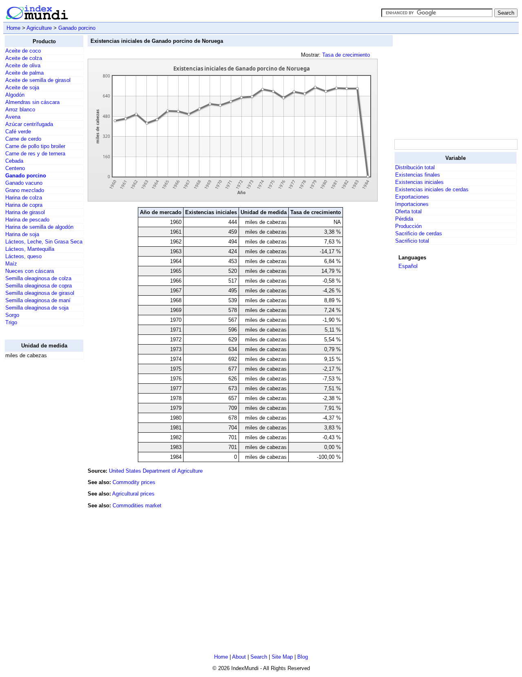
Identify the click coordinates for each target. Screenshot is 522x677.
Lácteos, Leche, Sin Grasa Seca (43, 242)
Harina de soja (22, 234)
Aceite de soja (22, 87)
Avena (12, 117)
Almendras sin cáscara (32, 102)
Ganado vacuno (23, 183)
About (239, 657)
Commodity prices (134, 482)
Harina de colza (23, 198)
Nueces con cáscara (29, 271)
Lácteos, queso (23, 256)
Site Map (282, 657)
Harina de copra (23, 205)
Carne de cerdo (23, 139)
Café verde (18, 131)
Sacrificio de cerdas (418, 233)
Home (13, 28)
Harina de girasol (25, 212)
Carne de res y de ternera (35, 153)
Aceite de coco (23, 51)
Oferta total (408, 211)
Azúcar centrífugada (29, 124)
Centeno (15, 168)
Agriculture (39, 28)
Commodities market (137, 505)
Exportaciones (412, 197)
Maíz (11, 264)
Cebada (14, 161)
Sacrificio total (412, 241)
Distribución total (415, 167)
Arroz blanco (20, 109)
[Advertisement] (37, 488)
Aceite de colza (23, 58)
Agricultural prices (133, 494)
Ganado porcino (76, 28)
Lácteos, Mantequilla (29, 249)
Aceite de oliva (22, 65)
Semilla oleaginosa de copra (38, 286)
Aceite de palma (24, 73)
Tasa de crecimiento (346, 55)
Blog (302, 657)
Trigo (11, 322)
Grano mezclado (24, 190)
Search (258, 657)
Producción (408, 226)
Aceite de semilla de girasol (38, 80)
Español (408, 266)
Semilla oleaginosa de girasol (39, 293)
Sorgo (12, 315)
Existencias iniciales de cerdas (432, 189)
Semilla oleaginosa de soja (37, 308)
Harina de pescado (27, 220)
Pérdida (404, 219)
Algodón (14, 95)
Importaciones (412, 204)
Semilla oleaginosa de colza (38, 278)
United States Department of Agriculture (156, 471)
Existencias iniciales (419, 182)
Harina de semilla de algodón (39, 227)
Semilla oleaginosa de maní (38, 300)
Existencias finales (417, 175)
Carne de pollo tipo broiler (35, 146)
